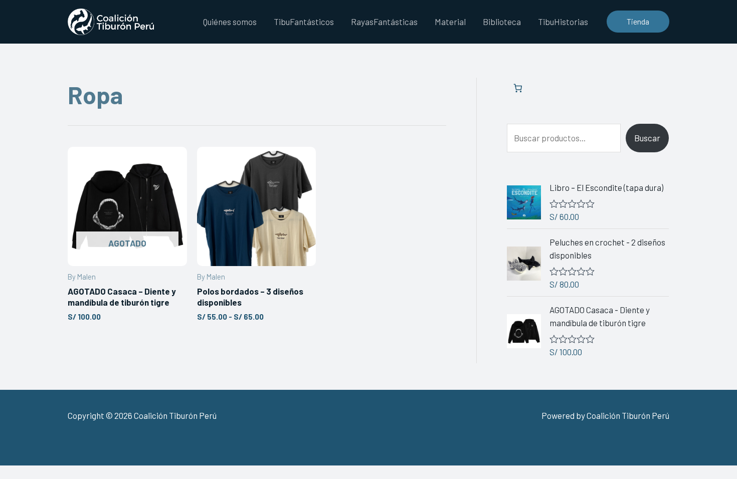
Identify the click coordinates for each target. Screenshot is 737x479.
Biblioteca (502, 22)
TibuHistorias (563, 22)
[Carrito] (517, 88)
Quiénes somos (230, 22)
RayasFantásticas (384, 22)
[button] (638, 22)
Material (450, 22)
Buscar (647, 138)
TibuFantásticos (304, 22)
